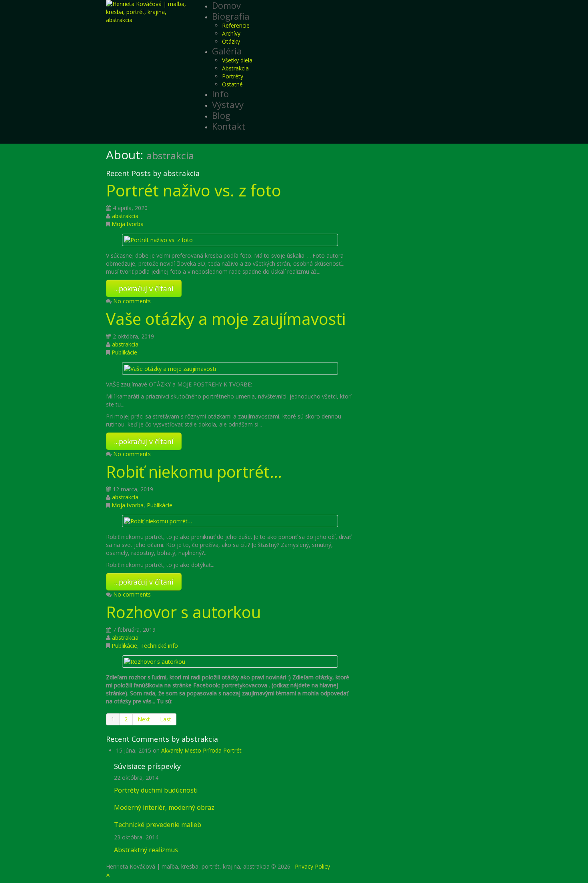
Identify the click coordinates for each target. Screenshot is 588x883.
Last (165, 719)
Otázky (231, 41)
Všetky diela (237, 60)
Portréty (232, 76)
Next (144, 719)
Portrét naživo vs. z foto (193, 190)
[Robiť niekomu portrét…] (158, 521)
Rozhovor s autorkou (183, 612)
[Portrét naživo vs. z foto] (158, 239)
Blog (221, 115)
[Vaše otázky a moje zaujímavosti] (170, 368)
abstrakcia (125, 216)
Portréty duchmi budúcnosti (156, 790)
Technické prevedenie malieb (157, 824)
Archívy (231, 33)
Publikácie (124, 352)
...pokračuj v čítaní (144, 288)
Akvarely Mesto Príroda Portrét (201, 750)
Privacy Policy (312, 866)
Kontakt (228, 126)
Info (220, 94)
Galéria (227, 51)
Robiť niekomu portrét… (194, 472)
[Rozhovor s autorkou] (154, 661)
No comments (132, 301)
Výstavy (228, 104)
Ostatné (232, 84)
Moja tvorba (128, 224)
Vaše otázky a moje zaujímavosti (226, 319)
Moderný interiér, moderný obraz (164, 807)
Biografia (231, 16)
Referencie (236, 25)
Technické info (159, 645)
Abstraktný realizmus (146, 849)
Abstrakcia (235, 68)
